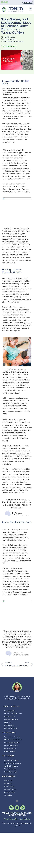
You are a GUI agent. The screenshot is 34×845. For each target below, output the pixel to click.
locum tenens (23, 823)
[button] (30, 9)
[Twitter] (7, 2)
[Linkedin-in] (11, 807)
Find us (4, 823)
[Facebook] (4, 2)
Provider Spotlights (10, 39)
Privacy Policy (9, 819)
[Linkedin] (2, 2)
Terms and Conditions (22, 819)
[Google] (22, 807)
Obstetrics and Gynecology (13, 41)
